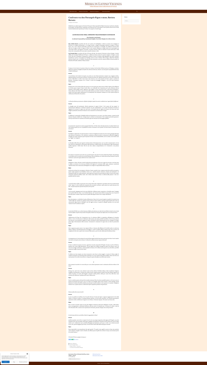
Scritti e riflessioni (73, 343)
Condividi (76, 339)
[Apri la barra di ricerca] (137, 11)
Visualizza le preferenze (23, 361)
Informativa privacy (96, 354)
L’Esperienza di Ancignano (94, 11)
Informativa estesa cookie (98, 355)
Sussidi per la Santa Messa (83, 11)
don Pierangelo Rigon (74, 344)
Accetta (5, 361)
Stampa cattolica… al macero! (75, 346)
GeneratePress (106, 363)
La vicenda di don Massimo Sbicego (76, 347)
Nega (14, 361)
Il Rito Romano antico (73, 11)
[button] (27, 353)
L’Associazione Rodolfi (106, 11)
